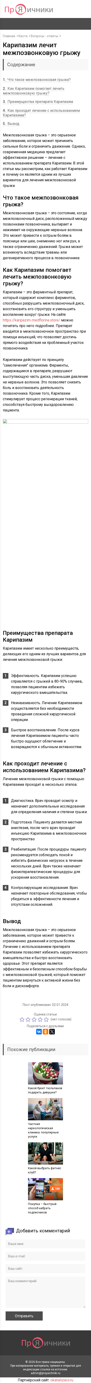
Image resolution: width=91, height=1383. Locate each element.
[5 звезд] (47, 1019)
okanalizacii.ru (61, 1380)
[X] (52, 1031)
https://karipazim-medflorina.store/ (31, 320)
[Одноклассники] (45, 1031)
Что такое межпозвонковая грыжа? (37, 79)
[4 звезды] (41, 1019)
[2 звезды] (29, 1019)
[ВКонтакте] (39, 1031)
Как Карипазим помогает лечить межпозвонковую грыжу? (33, 90)
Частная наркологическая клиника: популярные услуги (43, 1130)
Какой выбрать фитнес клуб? (44, 1170)
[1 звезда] (23, 1019)
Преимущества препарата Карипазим (38, 101)
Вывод (11, 123)
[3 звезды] (35, 1019)
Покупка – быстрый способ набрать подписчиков (42, 1208)
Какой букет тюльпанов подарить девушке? (45, 1090)
